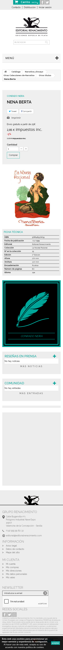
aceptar (55, 643)
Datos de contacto (15, 549)
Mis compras (12, 567)
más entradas (31, 393)
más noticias (31, 366)
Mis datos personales (16, 574)
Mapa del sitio (13, 552)
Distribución (30, 7)
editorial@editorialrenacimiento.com (24, 535)
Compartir (27, 111)
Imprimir (16, 118)
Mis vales (10, 577)
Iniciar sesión (45, 7)
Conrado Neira (15, 96)
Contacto (16, 7)
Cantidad (12, 145)
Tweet (14, 111)
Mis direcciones (14, 570)
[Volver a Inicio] (5, 72)
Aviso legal (11, 545)
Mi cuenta (10, 564)
